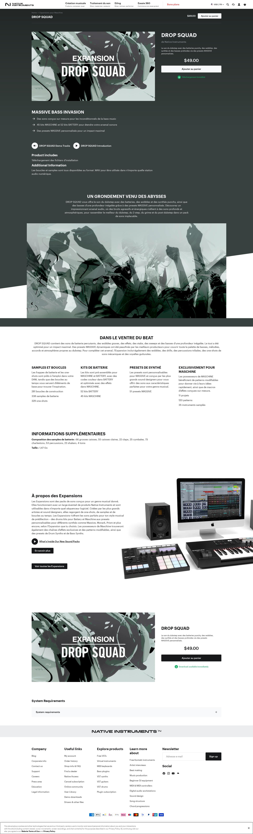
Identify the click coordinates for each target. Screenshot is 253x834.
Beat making (136, 770)
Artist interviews (138, 765)
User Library (70, 792)
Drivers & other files (74, 802)
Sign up (213, 756)
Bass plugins (103, 771)
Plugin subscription (106, 792)
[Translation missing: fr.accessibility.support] (233, 4)
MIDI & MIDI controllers (141, 786)
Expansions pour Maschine (51, 13)
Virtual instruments (106, 761)
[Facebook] (164, 773)
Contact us (37, 766)
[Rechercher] (228, 4)
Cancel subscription (74, 782)
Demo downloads (73, 797)
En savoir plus (42, 550)
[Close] (249, 828)
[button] (51, 146)
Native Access (71, 776)
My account (70, 756)
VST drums (102, 787)
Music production (138, 775)
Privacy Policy (49, 831)
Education (37, 787)
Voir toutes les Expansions (49, 566)
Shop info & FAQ (72, 766)
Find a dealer (70, 771)
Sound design (136, 796)
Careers (35, 776)
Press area (37, 782)
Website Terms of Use (30, 831)
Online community (73, 787)
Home (34, 13)
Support (36, 771)
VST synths (102, 776)
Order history (70, 761)
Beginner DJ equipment (141, 780)
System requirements (48, 712)
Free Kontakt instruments (142, 760)
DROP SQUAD (42, 16)
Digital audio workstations (143, 791)
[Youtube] (173, 773)
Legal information (40, 792)
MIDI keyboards (104, 766)
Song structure (137, 801)
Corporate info (39, 761)
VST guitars (102, 782)
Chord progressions (140, 806)
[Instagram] (168, 773)
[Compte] (239, 4)
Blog (34, 756)
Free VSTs (102, 756)
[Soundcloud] (177, 773)
